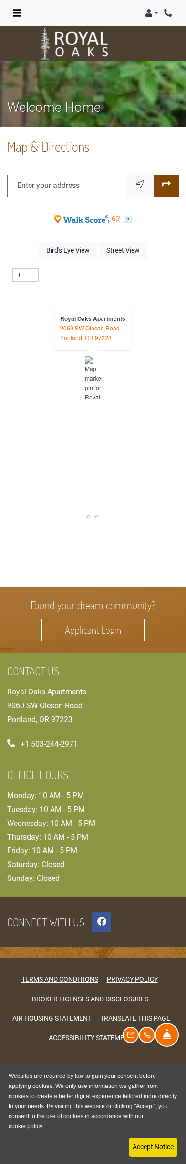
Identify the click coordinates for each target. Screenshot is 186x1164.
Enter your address (48, 185)
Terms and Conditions (59, 979)
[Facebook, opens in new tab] (101, 922)
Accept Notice (153, 1147)
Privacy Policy (132, 979)
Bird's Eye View (71, 250)
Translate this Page (135, 1018)
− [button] (31, 275)
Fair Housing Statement (50, 1018)
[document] (93, 378)
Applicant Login (105, 629)
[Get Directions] (166, 186)
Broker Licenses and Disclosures (90, 999)
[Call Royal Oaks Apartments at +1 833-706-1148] (169, 13)
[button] (151, 13)
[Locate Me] (140, 186)
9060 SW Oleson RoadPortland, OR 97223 (90, 332)
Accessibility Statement (91, 1037)
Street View (126, 250)
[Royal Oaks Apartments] (93, 377)
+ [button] (19, 275)
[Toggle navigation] (17, 13)
